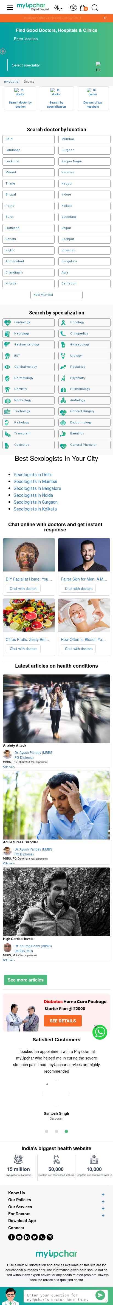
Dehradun (68, 283)
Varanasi (68, 172)
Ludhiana (12, 228)
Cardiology (22, 322)
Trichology (22, 411)
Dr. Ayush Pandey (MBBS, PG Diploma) (28, 757)
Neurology (21, 333)
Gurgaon (67, 150)
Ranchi (10, 239)
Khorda (10, 283)
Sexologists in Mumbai (35, 481)
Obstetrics (21, 445)
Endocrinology (80, 422)
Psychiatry (77, 378)
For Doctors (19, 1214)
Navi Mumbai (43, 295)
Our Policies (19, 1200)
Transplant (22, 433)
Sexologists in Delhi (33, 474)
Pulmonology (80, 389)
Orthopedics (79, 333)
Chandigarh (14, 272)
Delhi (9, 139)
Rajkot (10, 250)
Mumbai (67, 139)
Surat (9, 217)
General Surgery (82, 411)
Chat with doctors (23, 588)
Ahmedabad (14, 261)
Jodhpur (67, 239)
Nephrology (22, 400)
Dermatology (23, 378)
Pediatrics (77, 367)
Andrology (77, 400)
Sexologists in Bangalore (37, 488)
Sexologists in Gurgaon (36, 502)
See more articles (26, 980)
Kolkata (66, 206)
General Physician (83, 445)
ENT (17, 356)
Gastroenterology (26, 344)
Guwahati (68, 250)
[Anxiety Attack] (56, 708)
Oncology (77, 322)
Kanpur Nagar (71, 161)
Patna (9, 206)
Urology (75, 356)
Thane (10, 183)
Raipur (66, 228)
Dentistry (20, 389)
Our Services (20, 1207)
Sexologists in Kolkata (35, 509)
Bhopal (10, 194)
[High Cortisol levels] (56, 902)
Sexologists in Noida (33, 495)
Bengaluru (69, 261)
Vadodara (68, 217)
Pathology (21, 422)
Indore (66, 194)
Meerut (10, 172)
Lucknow (12, 161)
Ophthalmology (25, 367)
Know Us (16, 1193)
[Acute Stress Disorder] (56, 805)
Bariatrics (77, 433)
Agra (64, 272)
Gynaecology (79, 344)
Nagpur (66, 183)
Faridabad (13, 150)
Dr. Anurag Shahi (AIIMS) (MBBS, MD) (27, 950)
